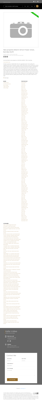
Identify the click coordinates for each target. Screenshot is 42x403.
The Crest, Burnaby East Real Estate (10, 311)
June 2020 (23, 116)
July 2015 (23, 194)
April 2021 (23, 103)
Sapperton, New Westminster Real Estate (11, 297)
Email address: (10, 363)
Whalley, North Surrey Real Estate (10, 320)
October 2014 (24, 206)
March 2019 (23, 136)
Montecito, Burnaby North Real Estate (10, 285)
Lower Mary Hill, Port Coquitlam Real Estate (11, 281)
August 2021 (23, 98)
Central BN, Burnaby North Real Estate (10, 238)
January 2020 (24, 123)
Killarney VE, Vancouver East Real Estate (11, 276)
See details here (6, 62)
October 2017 (24, 159)
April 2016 (23, 182)
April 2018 (23, 151)
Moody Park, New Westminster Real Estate (11, 286)
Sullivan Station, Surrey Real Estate (10, 310)
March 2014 (23, 215)
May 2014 (23, 212)
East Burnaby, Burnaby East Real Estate (11, 255)
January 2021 (23, 107)
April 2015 (23, 198)
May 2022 (23, 86)
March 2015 (23, 199)
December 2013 (24, 219)
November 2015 (24, 189)
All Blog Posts (6, 82)
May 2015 (23, 197)
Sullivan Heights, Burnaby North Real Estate (11, 309)
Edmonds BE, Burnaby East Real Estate (11, 256)
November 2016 (24, 173)
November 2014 (24, 205)
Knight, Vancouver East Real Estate (10, 280)
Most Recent (23, 82)
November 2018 (24, 141)
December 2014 (24, 203)
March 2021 (23, 105)
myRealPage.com (23, 388)
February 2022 (24, 90)
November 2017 (24, 157)
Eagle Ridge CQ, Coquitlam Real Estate (11, 253)
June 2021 (23, 101)
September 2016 (24, 176)
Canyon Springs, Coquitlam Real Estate (11, 235)
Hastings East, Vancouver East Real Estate (11, 273)
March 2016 (23, 184)
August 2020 (23, 114)
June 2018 (23, 148)
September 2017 (24, 160)
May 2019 (23, 134)
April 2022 (23, 87)
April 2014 (23, 214)
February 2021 (24, 106)
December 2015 (24, 187)
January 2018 (23, 155)
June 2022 (23, 85)
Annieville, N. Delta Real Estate (9, 226)
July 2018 (23, 147)
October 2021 (24, 95)
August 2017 (23, 161)
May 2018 (23, 149)
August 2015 (23, 193)
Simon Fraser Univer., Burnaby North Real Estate (15, 55)
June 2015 (23, 195)
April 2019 (23, 135)
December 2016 (24, 172)
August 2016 (23, 177)
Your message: (10, 368)
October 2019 (24, 127)
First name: (9, 358)
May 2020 (23, 118)
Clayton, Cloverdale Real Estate (9, 242)
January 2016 (23, 186)
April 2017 (23, 166)
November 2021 (24, 94)
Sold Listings (5, 87)
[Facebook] (8, 341)
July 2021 (23, 99)
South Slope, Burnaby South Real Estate (11, 307)
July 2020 (23, 115)
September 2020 (24, 112)
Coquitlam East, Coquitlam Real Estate (11, 245)
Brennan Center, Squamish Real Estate (11, 227)
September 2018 (24, 144)
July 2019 (23, 131)
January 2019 (23, 139)
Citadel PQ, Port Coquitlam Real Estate (11, 240)
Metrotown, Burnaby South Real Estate (11, 284)
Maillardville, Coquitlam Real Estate (10, 282)
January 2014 (23, 218)
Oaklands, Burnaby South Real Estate (10, 288)
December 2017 (24, 156)
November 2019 (24, 126)
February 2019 (24, 137)
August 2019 (23, 130)
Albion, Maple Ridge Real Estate (9, 224)
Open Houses (6, 86)
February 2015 (24, 201)
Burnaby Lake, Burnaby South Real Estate (11, 234)
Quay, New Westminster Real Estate (10, 292)
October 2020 (24, 111)
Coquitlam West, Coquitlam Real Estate (11, 247)
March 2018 (23, 152)
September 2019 (24, 128)
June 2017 (23, 164)
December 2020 (24, 109)
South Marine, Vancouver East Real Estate (11, 306)
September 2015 (24, 191)
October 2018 (24, 143)
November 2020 (24, 110)
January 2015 (23, 202)
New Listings (5, 85)
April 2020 (23, 119)
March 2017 (23, 168)
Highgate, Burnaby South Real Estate (10, 274)
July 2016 (23, 178)
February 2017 (24, 169)
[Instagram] (11, 341)
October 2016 (24, 174)
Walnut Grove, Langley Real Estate (10, 317)
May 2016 (23, 181)
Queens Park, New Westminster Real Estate (12, 293)
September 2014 (24, 207)
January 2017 (23, 170)
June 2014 (23, 211)
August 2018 (23, 145)
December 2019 (24, 124)
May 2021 (23, 102)
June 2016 (23, 180)
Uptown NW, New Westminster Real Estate (11, 315)
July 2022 (23, 84)
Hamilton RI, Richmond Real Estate (10, 272)
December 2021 (24, 93)
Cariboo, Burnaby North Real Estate (10, 236)
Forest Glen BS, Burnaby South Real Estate (11, 257)
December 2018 (24, 140)
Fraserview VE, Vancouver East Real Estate (11, 263)
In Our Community (7, 84)
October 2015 (24, 190)
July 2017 (23, 162)
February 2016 (24, 185)
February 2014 (24, 216)
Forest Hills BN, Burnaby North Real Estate (11, 259)
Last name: (24, 358)
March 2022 (23, 89)
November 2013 (24, 220)
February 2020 (24, 122)
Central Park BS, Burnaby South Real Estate (12, 239)
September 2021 (24, 97)
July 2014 (23, 210)
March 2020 (23, 120)
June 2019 (23, 132)
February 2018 (24, 153)
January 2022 (24, 91)
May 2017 (23, 165)
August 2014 (23, 209)
